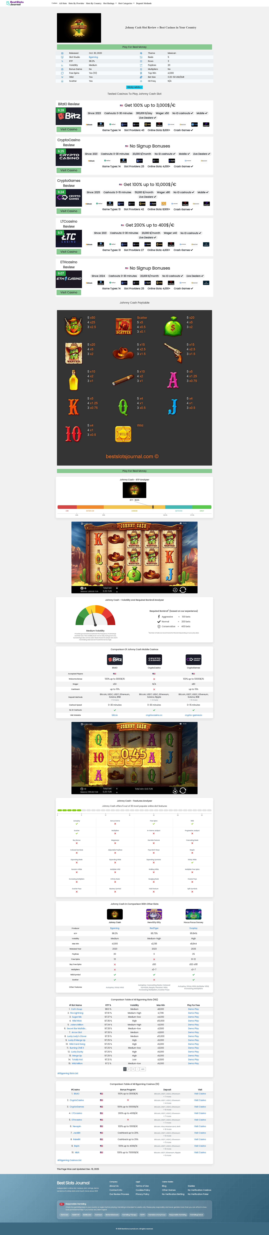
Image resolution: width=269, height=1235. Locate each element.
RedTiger (154, 928)
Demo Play (193, 1009)
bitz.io (115, 715)
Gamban (98, 1215)
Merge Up (77, 1055)
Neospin (77, 1126)
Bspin (76, 1146)
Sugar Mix (77, 1016)
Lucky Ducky (77, 1051)
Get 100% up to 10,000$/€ (149, 184)
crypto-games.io (193, 715)
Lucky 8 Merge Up (76, 1040)
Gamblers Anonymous (156, 1215)
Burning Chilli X (77, 1047)
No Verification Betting (173, 1194)
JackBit (76, 1132)
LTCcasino (77, 1113)
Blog (164, 1186)
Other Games (169, 1190)
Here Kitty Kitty (154, 922)
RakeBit (76, 1139)
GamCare (64, 1215)
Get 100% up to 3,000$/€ (149, 105)
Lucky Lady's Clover (76, 1036)
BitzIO (114, 668)
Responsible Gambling (177, 1215)
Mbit (77, 1152)
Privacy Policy (142, 1194)
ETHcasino (77, 1119)
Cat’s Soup (76, 1009)
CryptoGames (193, 668)
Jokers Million (76, 1024)
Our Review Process (119, 1194)
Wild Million (77, 1063)
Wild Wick (77, 1020)
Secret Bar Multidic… (77, 1028)
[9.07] (69, 279)
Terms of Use (142, 1186)
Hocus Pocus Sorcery (193, 922)
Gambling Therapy (129, 1215)
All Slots (63, 3)
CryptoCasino (154, 668)
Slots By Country (94, 3)
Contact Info (115, 1190)
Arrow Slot (77, 1032)
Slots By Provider (76, 3)
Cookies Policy (143, 1190)
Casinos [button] (54, 3)
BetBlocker (87, 1215)
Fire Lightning (76, 1013)
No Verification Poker (198, 1194)
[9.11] (69, 238)
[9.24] (69, 197)
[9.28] (69, 116)
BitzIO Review (69, 104)
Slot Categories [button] (125, 3)
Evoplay (193, 928)
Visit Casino (68, 129)
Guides (191, 1186)
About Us (114, 1186)
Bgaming (93, 57)
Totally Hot (77, 1059)
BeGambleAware (112, 1215)
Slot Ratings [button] (109, 3)
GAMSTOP (75, 1215)
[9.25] (69, 157)
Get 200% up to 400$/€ (149, 225)
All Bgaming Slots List (67, 1073)
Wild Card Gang (77, 1044)
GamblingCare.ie (196, 1215)
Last (142, 1069)
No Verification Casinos (199, 1190)
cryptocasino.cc (154, 715)
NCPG (142, 1215)
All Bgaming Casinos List (69, 1160)
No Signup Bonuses (149, 146)
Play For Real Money (134, 47)
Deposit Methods (144, 3)
